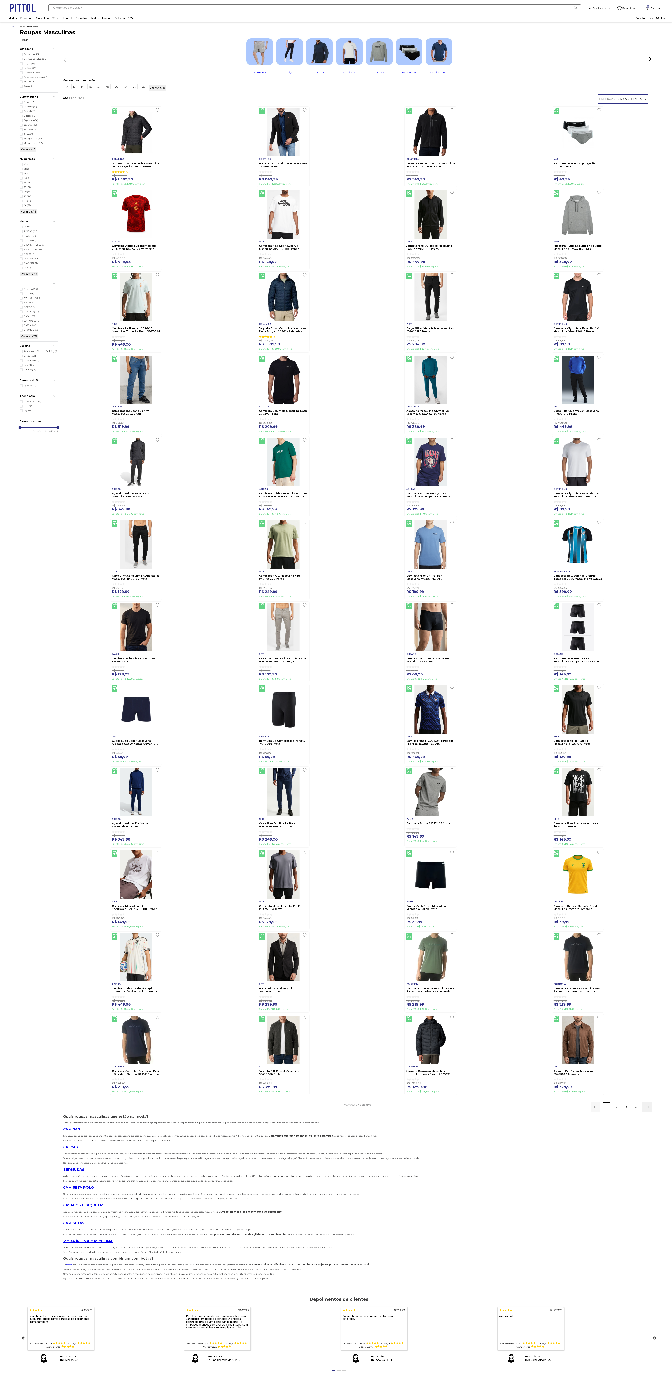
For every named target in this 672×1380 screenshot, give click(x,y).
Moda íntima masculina (88, 1241)
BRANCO (31, 311)
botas (69, 1264)
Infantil (67, 18)
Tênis (55, 18)
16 (26, 178)
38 (27, 187)
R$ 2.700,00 (50, 430)
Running (30, 369)
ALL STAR (30, 236)
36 (27, 182)
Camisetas (32, 72)
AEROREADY (32, 401)
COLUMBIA (32, 258)
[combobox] (314, 7)
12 (26, 169)
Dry (27, 410)
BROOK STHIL (33, 249)
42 (27, 196)
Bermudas (32, 54)
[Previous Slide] (64, 59)
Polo (28, 86)
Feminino (26, 18)
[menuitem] (644, 18)
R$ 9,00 (36, 430)
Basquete (30, 356)
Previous (23, 1338)
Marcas (106, 18)
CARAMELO (32, 321)
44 (27, 201)
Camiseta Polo (78, 1187)
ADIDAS (30, 231)
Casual (29, 111)
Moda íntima (409, 72)
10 (26, 164)
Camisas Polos (439, 72)
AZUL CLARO (32, 298)
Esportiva (31, 120)
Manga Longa (33, 143)
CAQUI (29, 316)
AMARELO (31, 289)
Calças (29, 63)
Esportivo (81, 18)
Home (13, 27)
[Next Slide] (650, 59)
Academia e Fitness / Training (41, 351)
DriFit (28, 406)
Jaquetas (31, 129)
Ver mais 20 (29, 336)
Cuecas (30, 116)
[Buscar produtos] (575, 7)
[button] (39, 48)
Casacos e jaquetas (36, 77)
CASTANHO (31, 325)
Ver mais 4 (28, 149)
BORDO (29, 307)
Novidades (10, 18)
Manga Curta (33, 138)
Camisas (30, 68)
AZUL (29, 293)
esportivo (30, 125)
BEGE (29, 302)
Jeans (29, 134)
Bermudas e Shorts (35, 59)
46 (27, 205)
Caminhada (31, 360)
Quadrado (30, 385)
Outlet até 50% (124, 18)
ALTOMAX (30, 240)
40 (27, 191)
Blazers (29, 102)
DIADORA (31, 263)
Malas (95, 18)
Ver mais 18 (28, 211)
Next (655, 1338)
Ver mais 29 (29, 274)
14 (26, 173)
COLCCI (29, 254)
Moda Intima (33, 81)
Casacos (30, 106)
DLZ (27, 268)
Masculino (42, 18)
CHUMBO (31, 330)
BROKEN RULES (34, 245)
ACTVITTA (30, 227)
